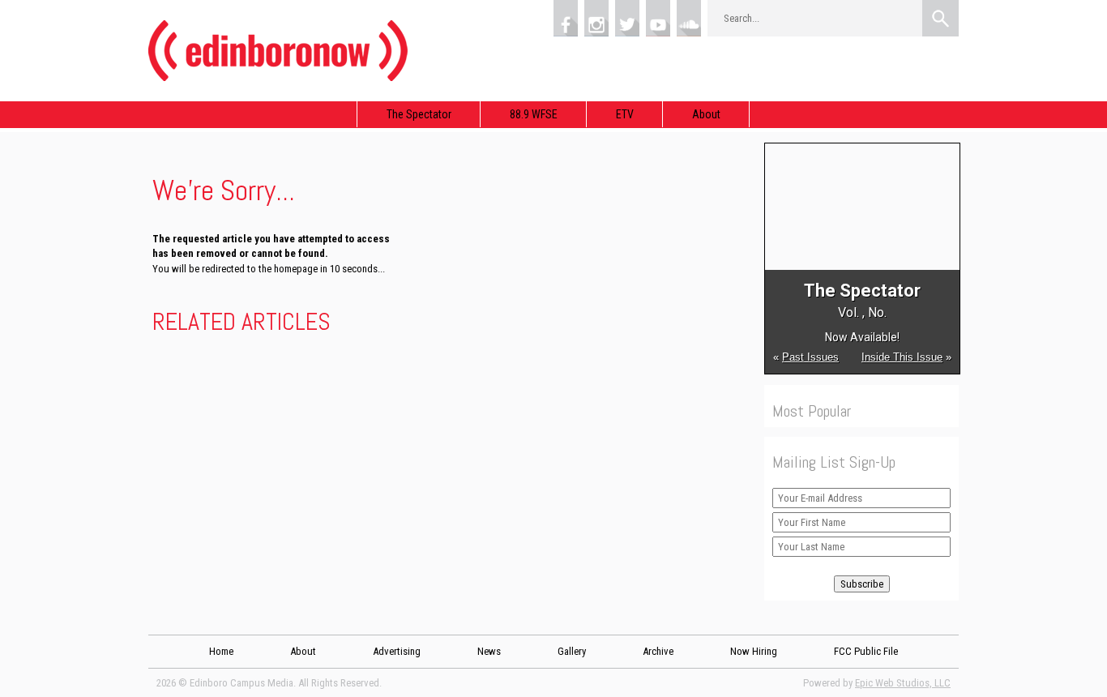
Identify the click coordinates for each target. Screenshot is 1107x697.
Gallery (572, 651)
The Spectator (419, 114)
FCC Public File (866, 651)
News (489, 651)
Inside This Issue (901, 357)
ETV (625, 114)
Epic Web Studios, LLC (903, 683)
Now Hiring (753, 651)
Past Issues (810, 357)
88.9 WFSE (534, 114)
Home (221, 651)
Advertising (397, 651)
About (706, 114)
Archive (658, 651)
